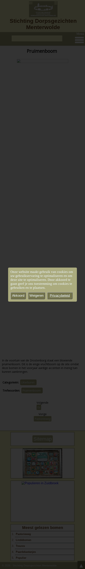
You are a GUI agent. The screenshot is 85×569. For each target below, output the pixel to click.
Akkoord (18, 295)
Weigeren (36, 295)
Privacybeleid (60, 295)
